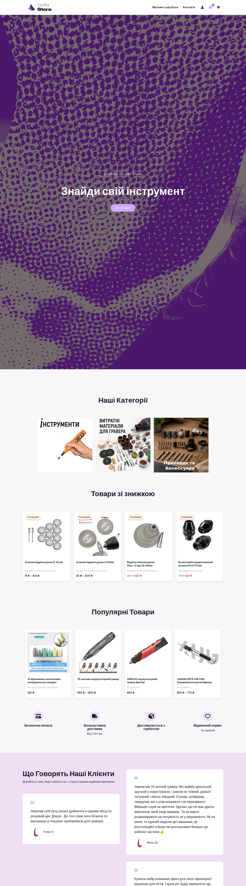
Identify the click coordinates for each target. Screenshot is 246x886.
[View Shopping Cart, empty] (210, 7)
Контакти (189, 7)
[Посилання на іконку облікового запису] (202, 7)
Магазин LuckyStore (165, 7)
